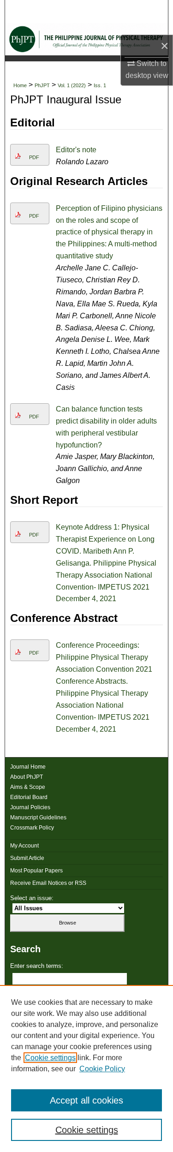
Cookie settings (50, 1058)
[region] (86, 1068)
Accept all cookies (86, 1100)
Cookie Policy (102, 1069)
